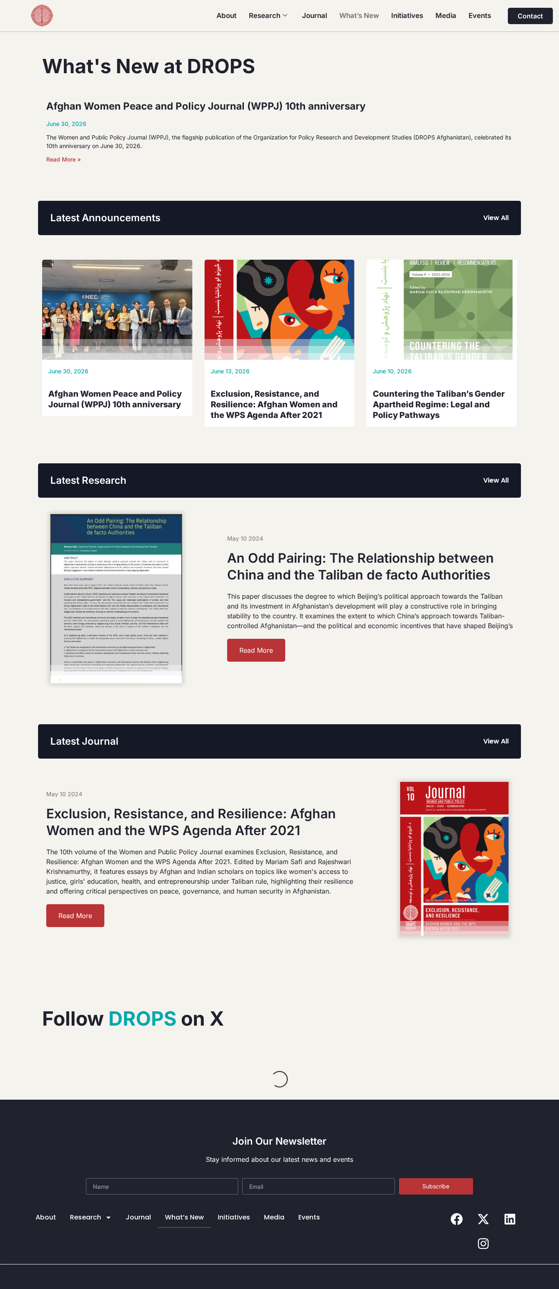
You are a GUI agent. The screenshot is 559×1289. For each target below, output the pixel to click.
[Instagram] (483, 1243)
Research (264, 15)
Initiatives (407, 15)
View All (496, 217)
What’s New (359, 15)
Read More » (63, 159)
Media (445, 15)
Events (480, 15)
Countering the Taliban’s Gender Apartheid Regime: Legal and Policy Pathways (439, 404)
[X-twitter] (483, 1219)
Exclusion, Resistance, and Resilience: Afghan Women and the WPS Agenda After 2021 (274, 404)
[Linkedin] (510, 1219)
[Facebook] (456, 1219)
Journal (314, 15)
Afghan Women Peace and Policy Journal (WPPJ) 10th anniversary (205, 106)
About (226, 15)
